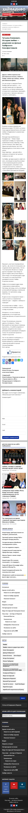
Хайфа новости (6, 34)
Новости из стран (10, 622)
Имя (3, 418)
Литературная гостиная (9, 608)
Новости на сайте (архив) (12, 592)
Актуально (5, 587)
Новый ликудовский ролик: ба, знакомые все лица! (12, 571)
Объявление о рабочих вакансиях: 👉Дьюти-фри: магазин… (14, 576)
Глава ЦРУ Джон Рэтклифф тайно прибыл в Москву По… (12, 566)
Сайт (3, 430)
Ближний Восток (9, 616)
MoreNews (10, 811)
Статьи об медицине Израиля (11, 705)
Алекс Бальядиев (8, 650)
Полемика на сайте (10, 628)
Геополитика (8, 619)
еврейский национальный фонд (13, 689)
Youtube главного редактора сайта (13, 647)
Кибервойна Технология (11, 625)
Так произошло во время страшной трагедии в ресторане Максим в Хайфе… (13, 520)
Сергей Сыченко (8, 684)
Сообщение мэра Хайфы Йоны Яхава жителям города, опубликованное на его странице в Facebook (13, 493)
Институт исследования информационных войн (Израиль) (10, 665)
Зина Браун (17, 655)
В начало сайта (13, 798)
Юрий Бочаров (7, 687)
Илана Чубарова (8, 661)
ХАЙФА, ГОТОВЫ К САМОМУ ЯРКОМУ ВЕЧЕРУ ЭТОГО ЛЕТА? (12, 467)
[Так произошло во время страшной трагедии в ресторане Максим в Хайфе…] (14, 508)
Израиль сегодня (7, 605)
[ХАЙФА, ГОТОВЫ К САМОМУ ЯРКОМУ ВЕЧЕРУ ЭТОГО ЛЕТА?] (14, 457)
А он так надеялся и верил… (11, 547)
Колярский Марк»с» (9, 673)
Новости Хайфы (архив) (11, 595)
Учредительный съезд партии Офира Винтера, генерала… (12, 551)
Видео (4, 602)
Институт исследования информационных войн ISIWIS (12, 669)
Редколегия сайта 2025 (11, 631)
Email (3, 424)
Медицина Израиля (9, 678)
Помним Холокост (9, 598)
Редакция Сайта (5, 470)
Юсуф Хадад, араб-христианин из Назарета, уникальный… (13, 533)
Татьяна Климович (7, 51)
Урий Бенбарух (20, 684)
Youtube (5, 644)
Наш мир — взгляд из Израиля (12, 614)
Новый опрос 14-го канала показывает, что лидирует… (11, 561)
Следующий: (13, 379)
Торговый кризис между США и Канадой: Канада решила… (12, 538)
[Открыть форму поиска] (25, 18)
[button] (2, 18)
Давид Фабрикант (9, 653)
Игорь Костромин (8, 658)
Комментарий (6, 397)
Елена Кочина (7, 655)
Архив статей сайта (8, 590)
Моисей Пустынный (9, 681)
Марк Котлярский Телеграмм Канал (13, 611)
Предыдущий (10, 370)
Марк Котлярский (8, 676)
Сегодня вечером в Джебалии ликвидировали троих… (11, 543)
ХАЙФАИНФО (14, 9)
